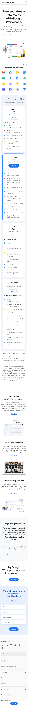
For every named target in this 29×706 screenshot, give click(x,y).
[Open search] (25, 2)
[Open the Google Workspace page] (8, 2)
